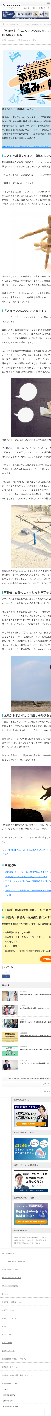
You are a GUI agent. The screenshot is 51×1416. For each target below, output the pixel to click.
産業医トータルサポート (10, 1310)
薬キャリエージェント (10, 1318)
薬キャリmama (7, 1343)
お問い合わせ (8, 1401)
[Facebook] (6, 972)
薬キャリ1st (6, 1335)
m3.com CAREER (8, 1253)
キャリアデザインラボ (10, 1270)
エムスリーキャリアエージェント (14, 1261)
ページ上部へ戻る (47, 1412)
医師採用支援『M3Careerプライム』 (15, 1359)
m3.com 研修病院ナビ (10, 1286)
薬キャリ (5, 1326)
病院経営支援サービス (10, 1367)
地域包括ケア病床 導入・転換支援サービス (17, 1375)
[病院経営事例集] (11, 7)
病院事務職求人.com (9, 1383)
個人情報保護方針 (9, 1395)
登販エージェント (8, 1351)
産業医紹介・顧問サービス (11, 1302)
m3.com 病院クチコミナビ (11, 1278)
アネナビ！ (6, 1294)
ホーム (5, 1389)
